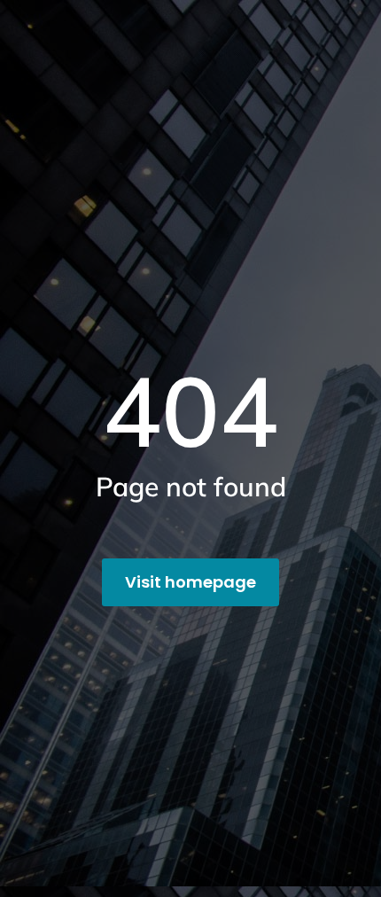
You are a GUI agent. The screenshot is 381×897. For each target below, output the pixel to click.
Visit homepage (190, 582)
